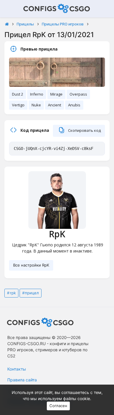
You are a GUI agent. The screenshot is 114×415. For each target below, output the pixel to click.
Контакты (16, 368)
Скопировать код (84, 130)
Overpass (78, 94)
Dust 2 (17, 94)
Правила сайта (22, 379)
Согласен (58, 405)
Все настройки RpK (31, 265)
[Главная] (7, 24)
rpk (13, 292)
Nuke (36, 105)
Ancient (54, 105)
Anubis (74, 105)
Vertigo (18, 105)
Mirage (56, 94)
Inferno (36, 94)
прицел (32, 292)
